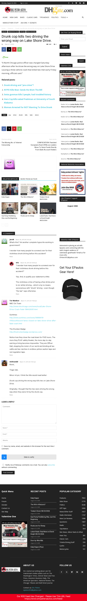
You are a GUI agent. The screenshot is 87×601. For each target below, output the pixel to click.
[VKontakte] (80, 3)
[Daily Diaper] (10, 189)
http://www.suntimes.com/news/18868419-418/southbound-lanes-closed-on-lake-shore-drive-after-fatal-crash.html (33, 321)
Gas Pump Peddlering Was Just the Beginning (43, 518)
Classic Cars (32, 17)
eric (17, 263)
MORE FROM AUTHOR (28, 179)
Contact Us (6, 508)
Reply (11, 256)
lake (31, 115)
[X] (72, 3)
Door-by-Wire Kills (37, 540)
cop (9, 115)
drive (14, 115)
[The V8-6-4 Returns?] (29, 189)
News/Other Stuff (10, 23)
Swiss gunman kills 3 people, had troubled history (27, 94)
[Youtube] (83, 3)
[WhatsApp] (19, 49)
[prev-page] (3, 224)
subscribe (51, 465)
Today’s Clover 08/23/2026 (40, 511)
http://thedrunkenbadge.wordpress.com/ (26, 332)
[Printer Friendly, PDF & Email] (29, 57)
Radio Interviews (31, 31)
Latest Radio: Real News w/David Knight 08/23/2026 (48, 218)
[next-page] (6, 224)
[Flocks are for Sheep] (29, 208)
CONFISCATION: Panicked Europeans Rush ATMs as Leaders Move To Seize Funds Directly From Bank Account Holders (43, 146)
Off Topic (22, 31)
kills (26, 115)
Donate (33, 23)
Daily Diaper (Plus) (37, 547)
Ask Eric (24, 23)
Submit (64, 47)
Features (10, 28)
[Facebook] (68, 3)
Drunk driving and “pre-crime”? (19, 85)
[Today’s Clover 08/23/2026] (48, 189)
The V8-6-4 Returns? (27, 197)
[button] (82, 17)
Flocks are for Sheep (27, 216)
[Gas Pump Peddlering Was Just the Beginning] (10, 208)
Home (5, 17)
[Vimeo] (76, 3)
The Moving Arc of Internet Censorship (12, 144)
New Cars (14, 17)
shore (37, 115)
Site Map (5, 512)
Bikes (22, 17)
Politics (54, 17)
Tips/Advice (44, 17)
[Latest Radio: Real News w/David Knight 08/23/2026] (48, 208)
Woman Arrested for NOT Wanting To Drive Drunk (28, 107)
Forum (4, 501)
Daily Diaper (5, 197)
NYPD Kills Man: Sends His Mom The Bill (23, 90)
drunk (21, 115)
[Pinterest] (14, 49)
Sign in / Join (24, 3)
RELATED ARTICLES (10, 179)
